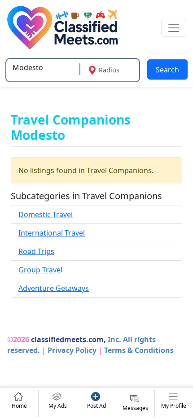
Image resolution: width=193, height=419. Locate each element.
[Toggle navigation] (173, 28)
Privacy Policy (72, 350)
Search (167, 70)
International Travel (51, 233)
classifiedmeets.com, (68, 339)
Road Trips (36, 251)
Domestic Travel (45, 214)
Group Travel (40, 270)
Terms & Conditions (139, 350)
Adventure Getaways (53, 288)
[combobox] (44, 67)
